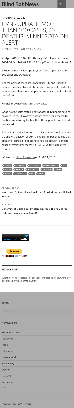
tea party (20, 173)
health (19, 169)
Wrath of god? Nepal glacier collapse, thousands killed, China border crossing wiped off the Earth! (36, 279)
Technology (8, 381)
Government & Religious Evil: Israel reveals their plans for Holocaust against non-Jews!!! (34, 208)
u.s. (32, 173)
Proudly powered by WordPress (16, 403)
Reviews (6, 375)
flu (64, 165)
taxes (7, 173)
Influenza (7, 350)
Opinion (6, 369)
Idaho (5, 344)
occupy (47, 169)
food (8, 169)
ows (58, 169)
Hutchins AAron (32, 49)
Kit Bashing (8, 363)
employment (51, 165)
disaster (20, 165)
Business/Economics (13, 332)
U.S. (23, 18)
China (8, 165)
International (11, 18)
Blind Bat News (20, 4)
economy (34, 165)
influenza (33, 169)
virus (41, 173)
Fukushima (7, 338)
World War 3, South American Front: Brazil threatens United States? (36, 192)
